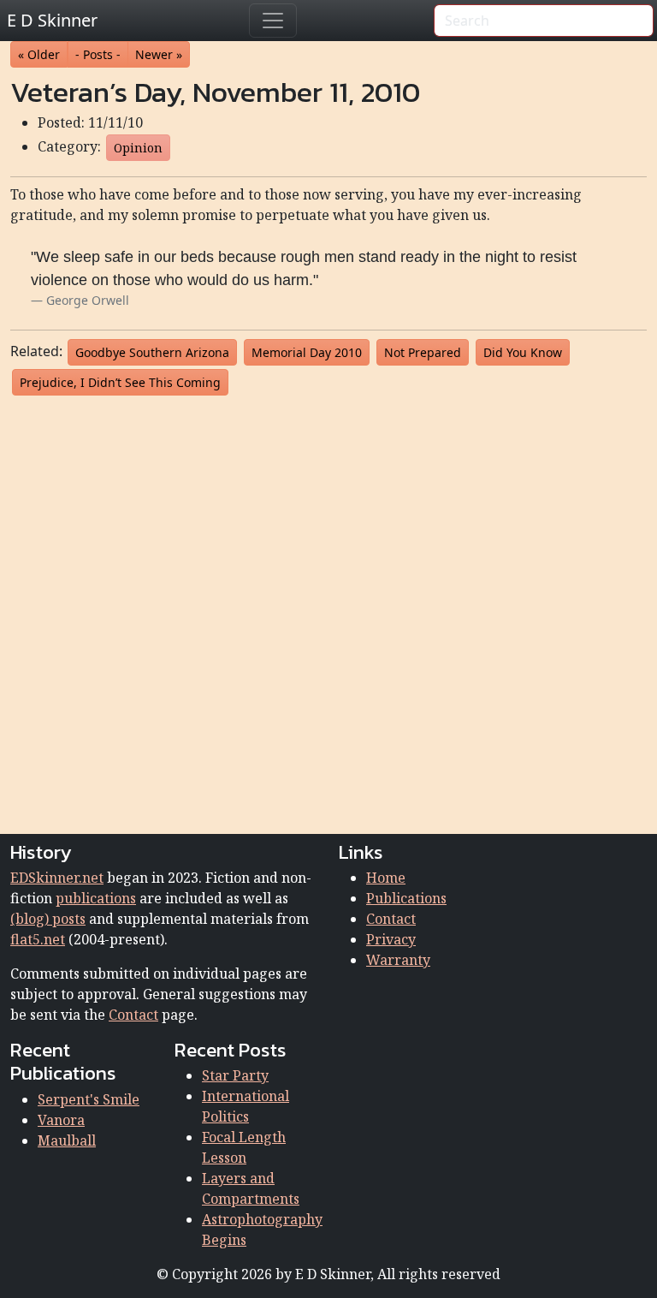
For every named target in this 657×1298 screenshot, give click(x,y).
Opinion (138, 148)
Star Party (235, 1075)
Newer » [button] (158, 54)
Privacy (391, 939)
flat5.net (37, 939)
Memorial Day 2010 (307, 352)
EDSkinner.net (57, 877)
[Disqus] (328, 611)
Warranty (398, 959)
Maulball (67, 1140)
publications (96, 898)
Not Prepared (422, 352)
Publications (406, 898)
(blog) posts (48, 918)
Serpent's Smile (88, 1099)
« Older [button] (39, 54)
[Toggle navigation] (273, 20)
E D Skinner (52, 20)
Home (385, 877)
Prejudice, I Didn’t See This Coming (120, 382)
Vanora (61, 1119)
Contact (133, 1014)
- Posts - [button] (98, 54)
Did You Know (522, 352)
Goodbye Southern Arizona (152, 352)
